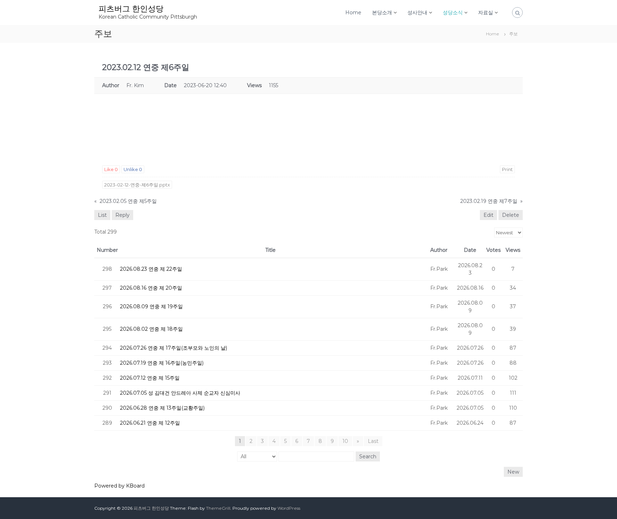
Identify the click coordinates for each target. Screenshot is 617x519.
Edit (488, 215)
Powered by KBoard (119, 486)
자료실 (485, 12)
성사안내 (417, 12)
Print (507, 169)
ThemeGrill (218, 508)
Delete (510, 215)
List (102, 215)
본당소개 (382, 12)
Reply (122, 215)
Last (373, 441)
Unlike (133, 169)
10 (345, 441)
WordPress (288, 508)
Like (111, 169)
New (513, 472)
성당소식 (453, 12)
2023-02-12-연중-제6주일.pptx (137, 185)
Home (353, 12)
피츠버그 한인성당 (131, 9)
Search (367, 456)
